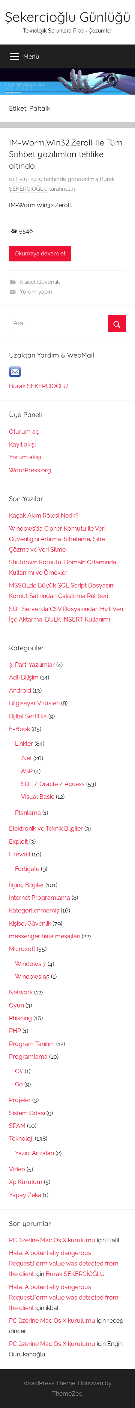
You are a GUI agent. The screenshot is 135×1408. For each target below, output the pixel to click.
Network (21, 992)
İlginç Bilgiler (26, 885)
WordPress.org (30, 470)
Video (17, 1169)
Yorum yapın (36, 291)
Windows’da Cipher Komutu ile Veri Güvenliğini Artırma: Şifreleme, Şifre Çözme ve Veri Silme (57, 539)
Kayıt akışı (22, 444)
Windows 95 (32, 976)
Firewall (19, 854)
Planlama (28, 812)
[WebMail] (15, 375)
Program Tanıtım (32, 1043)
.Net (26, 758)
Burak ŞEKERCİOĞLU (38, 386)
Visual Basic (37, 796)
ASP (27, 771)
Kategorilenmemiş (34, 910)
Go (19, 1084)
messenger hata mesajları (44, 936)
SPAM (17, 1125)
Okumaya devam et (40, 253)
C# (19, 1071)
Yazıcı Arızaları (34, 1153)
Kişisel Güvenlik (40, 282)
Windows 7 (30, 963)
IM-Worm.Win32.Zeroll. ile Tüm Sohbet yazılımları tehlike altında (66, 154)
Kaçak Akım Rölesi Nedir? (44, 515)
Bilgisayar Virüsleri (34, 703)
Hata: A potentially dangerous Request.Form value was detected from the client (63, 1263)
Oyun (16, 1005)
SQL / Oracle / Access (53, 784)
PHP (15, 1030)
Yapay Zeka (25, 1195)
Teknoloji (21, 1138)
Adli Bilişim (24, 677)
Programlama (28, 1056)
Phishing (20, 1018)
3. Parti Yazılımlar (32, 664)
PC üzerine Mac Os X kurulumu (52, 1240)
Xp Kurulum (25, 1181)
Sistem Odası (27, 1113)
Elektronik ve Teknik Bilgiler (46, 828)
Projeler (20, 1100)
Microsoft (22, 949)
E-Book (19, 729)
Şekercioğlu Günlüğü (67, 16)
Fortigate (27, 868)
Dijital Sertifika (28, 716)
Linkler (24, 743)
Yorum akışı (25, 457)
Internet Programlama (39, 897)
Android (20, 690)
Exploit (18, 841)
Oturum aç (24, 431)
